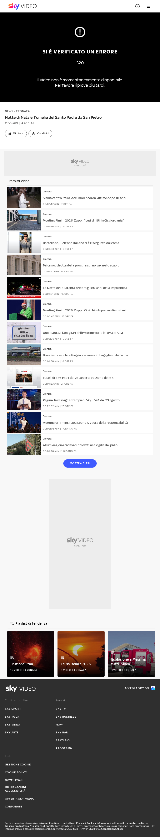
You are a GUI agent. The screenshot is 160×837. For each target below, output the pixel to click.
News (9, 111)
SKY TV (61, 708)
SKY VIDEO (12, 724)
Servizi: (61, 700)
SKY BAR (62, 732)
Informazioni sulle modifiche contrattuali (120, 823)
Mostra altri (80, 463)
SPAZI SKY (63, 740)
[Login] (137, 6)
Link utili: (11, 756)
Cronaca (23, 111)
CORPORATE (13, 806)
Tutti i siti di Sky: (17, 700)
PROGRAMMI (65, 748)
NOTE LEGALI (14, 780)
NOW (59, 724)
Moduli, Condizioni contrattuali (57, 823)
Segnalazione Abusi (112, 828)
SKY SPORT (13, 708)
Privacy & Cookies (86, 823)
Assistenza (36, 826)
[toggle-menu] (148, 6)
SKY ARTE (12, 732)
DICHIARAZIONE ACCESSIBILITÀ (16, 788)
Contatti (49, 826)
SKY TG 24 (12, 716)
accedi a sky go (137, 688)
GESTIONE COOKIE (18, 764)
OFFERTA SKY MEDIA (19, 798)
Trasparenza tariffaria (17, 826)
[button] (16, 133)
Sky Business (66, 716)
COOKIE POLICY (16, 772)
